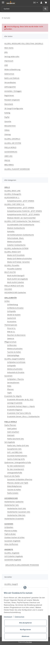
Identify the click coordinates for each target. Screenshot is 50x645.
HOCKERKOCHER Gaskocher (15, 292)
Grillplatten (8, 527)
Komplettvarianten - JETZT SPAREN (20, 201)
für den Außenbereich (16, 466)
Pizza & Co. (11, 328)
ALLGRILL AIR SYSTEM (12, 143)
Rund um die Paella (12, 476)
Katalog (7, 113)
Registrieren (9, 95)
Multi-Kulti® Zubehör (15, 282)
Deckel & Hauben (14, 315)
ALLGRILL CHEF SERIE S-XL (14, 204)
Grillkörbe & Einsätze (15, 308)
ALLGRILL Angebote (11, 553)
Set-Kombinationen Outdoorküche (20, 235)
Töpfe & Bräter (10, 534)
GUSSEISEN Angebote (12, 560)
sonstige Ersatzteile (14, 403)
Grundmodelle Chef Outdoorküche (20, 224)
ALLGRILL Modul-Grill (12, 252)
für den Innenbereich (15, 469)
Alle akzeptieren (25, 623)
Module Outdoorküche (16, 228)
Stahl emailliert (13, 432)
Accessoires (11, 321)
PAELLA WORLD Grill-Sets (14, 286)
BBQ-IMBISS (9, 165)
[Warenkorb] (45, 2)
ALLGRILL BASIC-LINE (12, 191)
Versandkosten (10, 82)
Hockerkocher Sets (11, 505)
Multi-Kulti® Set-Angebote (17, 279)
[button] (41, 2)
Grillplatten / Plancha (15, 379)
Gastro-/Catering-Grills (16, 459)
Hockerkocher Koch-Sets (16, 508)
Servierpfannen (13, 382)
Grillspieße (11, 311)
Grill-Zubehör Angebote (13, 556)
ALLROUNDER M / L (11, 197)
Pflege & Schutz (10, 342)
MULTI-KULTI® (10, 272)
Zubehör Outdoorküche (16, 245)
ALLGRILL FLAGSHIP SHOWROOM (17, 169)
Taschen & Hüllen (14, 352)
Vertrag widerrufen (11, 56)
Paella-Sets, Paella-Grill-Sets (18, 445)
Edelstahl (10, 435)
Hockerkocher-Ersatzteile (14, 518)
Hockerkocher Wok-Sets (16, 515)
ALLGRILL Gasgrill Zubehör (14, 359)
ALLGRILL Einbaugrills (12, 194)
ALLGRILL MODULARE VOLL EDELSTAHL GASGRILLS (23, 43)
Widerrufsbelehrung (12, 69)
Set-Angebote (9, 442)
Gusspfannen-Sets (14, 449)
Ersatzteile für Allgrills (13, 396)
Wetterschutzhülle (14, 241)
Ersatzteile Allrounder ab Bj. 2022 (20, 399)
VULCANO (8, 289)
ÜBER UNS (8, 156)
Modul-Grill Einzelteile (16, 255)
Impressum (8, 61)
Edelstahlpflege (13, 355)
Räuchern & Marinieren (16, 335)
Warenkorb (8, 104)
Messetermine (10, 126)
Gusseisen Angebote (12, 541)
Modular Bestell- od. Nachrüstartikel (21, 218)
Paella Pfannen (10, 425)
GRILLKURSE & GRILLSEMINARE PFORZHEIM (22, 565)
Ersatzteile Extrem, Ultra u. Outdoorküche (23, 416)
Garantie (7, 121)
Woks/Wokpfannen (14, 486)
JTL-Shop (29, 642)
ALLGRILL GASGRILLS (12, 139)
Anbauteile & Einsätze (15, 372)
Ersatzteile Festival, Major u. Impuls (21, 406)
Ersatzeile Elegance (14, 410)
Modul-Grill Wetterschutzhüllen (19, 258)
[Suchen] (45, 8)
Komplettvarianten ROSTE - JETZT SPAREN (23, 214)
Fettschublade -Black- (15, 238)
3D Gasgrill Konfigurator (13, 108)
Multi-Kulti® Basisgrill (15, 275)
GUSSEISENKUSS (10, 152)
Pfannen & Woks (10, 531)
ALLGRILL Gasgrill (11, 584)
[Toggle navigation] (3, 1)
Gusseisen (8, 376)
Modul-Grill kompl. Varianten (18, 262)
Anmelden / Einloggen (13, 91)
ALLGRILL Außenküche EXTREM (16, 248)
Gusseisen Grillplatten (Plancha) (19, 479)
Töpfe (9, 393)
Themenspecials (10, 325)
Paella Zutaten (12, 493)
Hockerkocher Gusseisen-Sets (18, 512)
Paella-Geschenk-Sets (15, 439)
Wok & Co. (11, 332)
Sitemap (7, 134)
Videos (7, 130)
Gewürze (10, 338)
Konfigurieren (25, 629)
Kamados (10, 231)
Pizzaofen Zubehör (14, 269)
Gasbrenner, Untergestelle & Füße (17, 462)
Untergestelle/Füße (14, 472)
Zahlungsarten (10, 87)
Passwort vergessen (12, 100)
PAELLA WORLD (10, 147)
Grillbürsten (12, 345)
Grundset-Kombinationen (17, 456)
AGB (6, 65)
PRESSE (7, 160)
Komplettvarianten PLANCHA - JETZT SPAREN (24, 211)
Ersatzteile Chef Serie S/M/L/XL (19, 413)
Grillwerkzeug (12, 304)
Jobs (6, 52)
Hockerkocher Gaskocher (14, 502)
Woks (9, 386)
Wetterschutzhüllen (15, 348)
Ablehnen (25, 636)
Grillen (7, 301)
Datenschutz (9, 74)
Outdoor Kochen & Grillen (14, 537)
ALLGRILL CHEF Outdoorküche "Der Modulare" (22, 221)
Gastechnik (11, 318)
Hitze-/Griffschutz (11, 544)
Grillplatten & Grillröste (16, 362)
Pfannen (10, 389)
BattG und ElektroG (11, 78)
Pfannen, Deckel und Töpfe (17, 483)
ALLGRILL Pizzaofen (11, 265)
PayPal (6, 117)
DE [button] (34, 2)
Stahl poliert (12, 428)
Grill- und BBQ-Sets (14, 452)
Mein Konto (8, 48)
